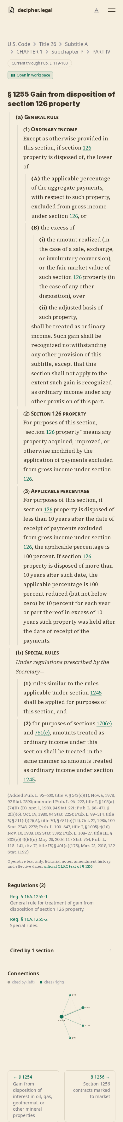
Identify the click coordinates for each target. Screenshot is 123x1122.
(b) (19, 652)
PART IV (101, 51)
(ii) (43, 307)
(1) (26, 129)
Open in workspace (33, 75)
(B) (35, 227)
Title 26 (47, 44)
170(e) (104, 723)
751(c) (42, 732)
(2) (26, 413)
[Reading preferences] (96, 10)
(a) (19, 117)
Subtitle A (76, 44)
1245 (96, 692)
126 (87, 147)
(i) (42, 239)
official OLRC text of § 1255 (68, 866)
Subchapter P (67, 51)
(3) (26, 491)
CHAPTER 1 (29, 51)
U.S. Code (19, 44)
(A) (35, 178)
